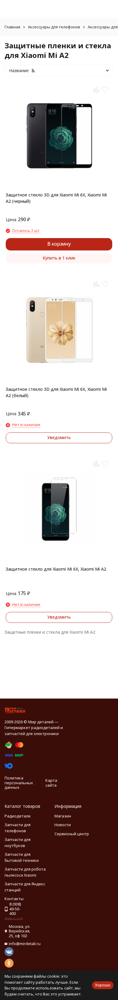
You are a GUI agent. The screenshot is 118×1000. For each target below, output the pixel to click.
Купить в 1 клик (59, 258)
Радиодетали (18, 816)
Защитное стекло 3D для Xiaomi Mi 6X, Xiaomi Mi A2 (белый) (56, 392)
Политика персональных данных (19, 782)
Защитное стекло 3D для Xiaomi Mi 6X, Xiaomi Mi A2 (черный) (56, 198)
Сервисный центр (71, 833)
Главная (12, 27)
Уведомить (59, 437)
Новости (62, 824)
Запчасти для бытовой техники (22, 857)
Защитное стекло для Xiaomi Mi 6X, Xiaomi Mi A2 (56, 569)
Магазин (62, 816)
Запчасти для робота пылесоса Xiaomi (25, 872)
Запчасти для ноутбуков (18, 842)
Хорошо (102, 985)
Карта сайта (51, 783)
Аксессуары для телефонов (54, 27)
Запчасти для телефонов (18, 827)
